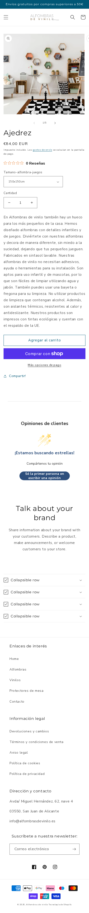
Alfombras (17, 669)
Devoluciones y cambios (29, 731)
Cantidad (10, 193)
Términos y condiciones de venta (36, 742)
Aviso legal (18, 752)
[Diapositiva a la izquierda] (34, 123)
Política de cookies (24, 763)
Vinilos (15, 680)
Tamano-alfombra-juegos (23, 172)
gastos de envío (42, 150)
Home (14, 659)
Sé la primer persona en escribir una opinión (44, 475)
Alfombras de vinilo (37, 904)
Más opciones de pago (44, 365)
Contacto (16, 701)
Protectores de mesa (26, 690)
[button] (6, 17)
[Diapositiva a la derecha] (55, 123)
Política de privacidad (27, 774)
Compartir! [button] (17, 376)
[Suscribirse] (74, 849)
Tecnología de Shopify (60, 904)
